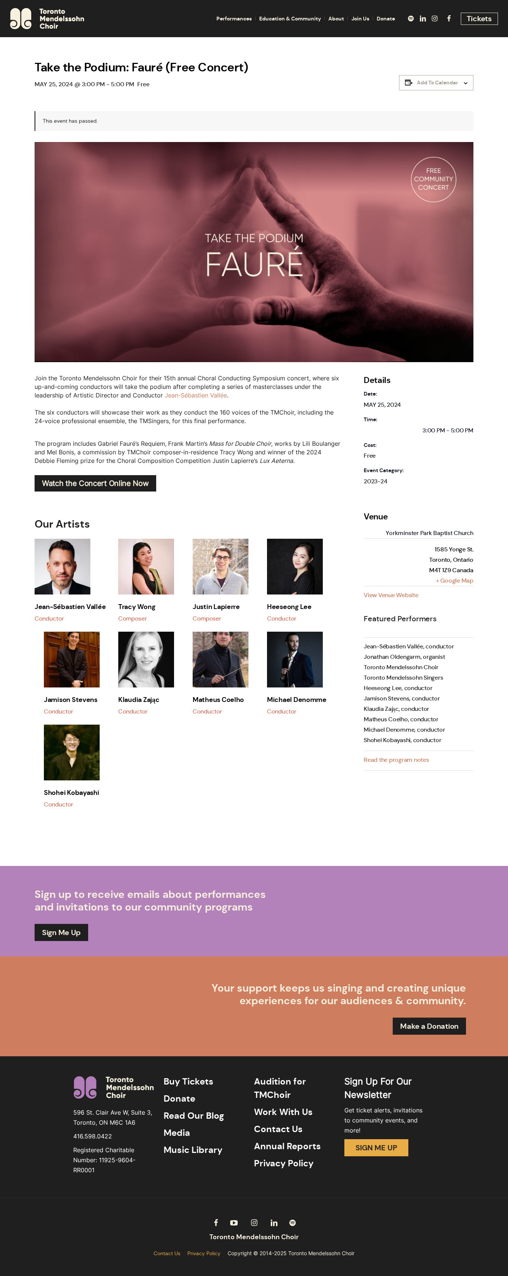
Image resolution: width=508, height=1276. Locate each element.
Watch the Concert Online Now (95, 483)
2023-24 (375, 481)
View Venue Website (391, 595)
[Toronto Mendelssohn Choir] (254, 1237)
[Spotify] (411, 18)
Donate (179, 1098)
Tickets (479, 18)
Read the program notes (396, 760)
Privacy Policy (284, 1163)
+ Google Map (454, 580)
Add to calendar (437, 82)
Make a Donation (429, 1026)
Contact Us (278, 1129)
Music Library (193, 1150)
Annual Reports (287, 1146)
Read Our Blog (194, 1115)
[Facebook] (449, 18)
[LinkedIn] (423, 18)
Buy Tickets (188, 1081)
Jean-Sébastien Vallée (196, 395)
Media (177, 1132)
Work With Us (283, 1112)
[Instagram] (435, 18)
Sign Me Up (61, 932)
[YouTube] (233, 1222)
